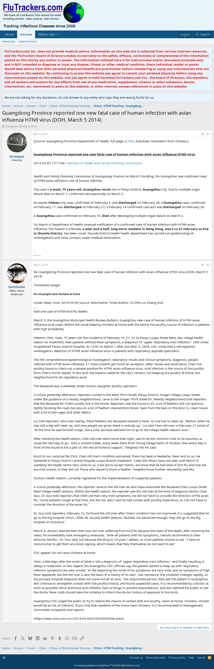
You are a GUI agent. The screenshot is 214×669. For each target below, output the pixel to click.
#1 (208, 134)
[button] (58, 34)
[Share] (202, 134)
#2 (208, 265)
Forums (26, 34)
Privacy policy (176, 657)
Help (191, 657)
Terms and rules (155, 657)
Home (9, 34)
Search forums (28, 41)
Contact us (136, 657)
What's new (46, 34)
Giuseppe (11, 126)
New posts (8, 41)
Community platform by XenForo (107, 665)
